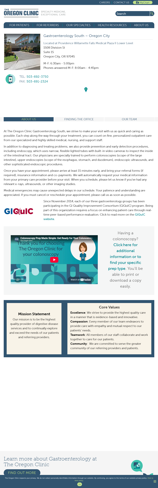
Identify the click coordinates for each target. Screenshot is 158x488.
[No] (155, 481)
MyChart (144, 2)
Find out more (22, 473)
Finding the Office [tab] (79, 119)
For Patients (19, 25)
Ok (80, 484)
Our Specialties (78, 25)
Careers (104, 2)
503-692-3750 (33, 77)
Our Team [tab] (129, 119)
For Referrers (48, 25)
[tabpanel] (79, 243)
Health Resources (112, 25)
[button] (86, 89)
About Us (141, 25)
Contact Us (121, 2)
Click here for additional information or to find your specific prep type (124, 256)
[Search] (152, 13)
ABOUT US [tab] (28, 119)
